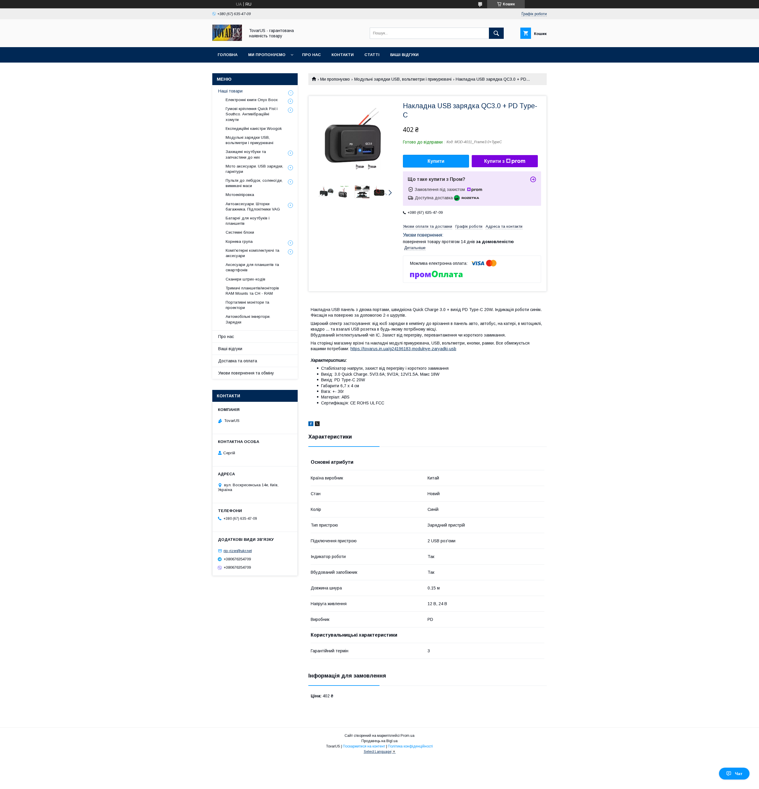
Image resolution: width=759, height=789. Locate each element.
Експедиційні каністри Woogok (254, 128)
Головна (227, 54)
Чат (738, 773)
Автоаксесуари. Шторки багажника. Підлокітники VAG (253, 206)
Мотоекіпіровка (240, 194)
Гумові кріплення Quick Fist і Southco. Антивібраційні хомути (252, 114)
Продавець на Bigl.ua (379, 741)
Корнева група (239, 241)
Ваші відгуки (404, 54)
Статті (372, 54)
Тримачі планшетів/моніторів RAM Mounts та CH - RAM (252, 291)
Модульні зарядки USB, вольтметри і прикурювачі (403, 79)
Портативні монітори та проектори (247, 305)
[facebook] (310, 424)
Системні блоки (240, 232)
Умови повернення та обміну (246, 373)
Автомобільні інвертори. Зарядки (248, 319)
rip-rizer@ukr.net (238, 551)
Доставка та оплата (237, 360)
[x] (317, 424)
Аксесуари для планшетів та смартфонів (252, 267)
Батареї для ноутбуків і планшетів (248, 221)
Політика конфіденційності (410, 746)
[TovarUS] (227, 39)
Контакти (342, 54)
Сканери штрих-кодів (245, 279)
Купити (436, 161)
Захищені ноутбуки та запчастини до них (246, 154)
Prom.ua (407, 736)
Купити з (494, 161)
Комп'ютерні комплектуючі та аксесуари (252, 253)
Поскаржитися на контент (364, 746)
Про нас (311, 54)
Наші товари (230, 91)
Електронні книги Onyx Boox (252, 100)
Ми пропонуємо (267, 54)
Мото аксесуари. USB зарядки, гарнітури (254, 169)
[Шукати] (496, 33)
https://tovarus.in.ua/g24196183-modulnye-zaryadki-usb (403, 348)
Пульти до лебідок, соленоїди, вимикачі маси (254, 183)
